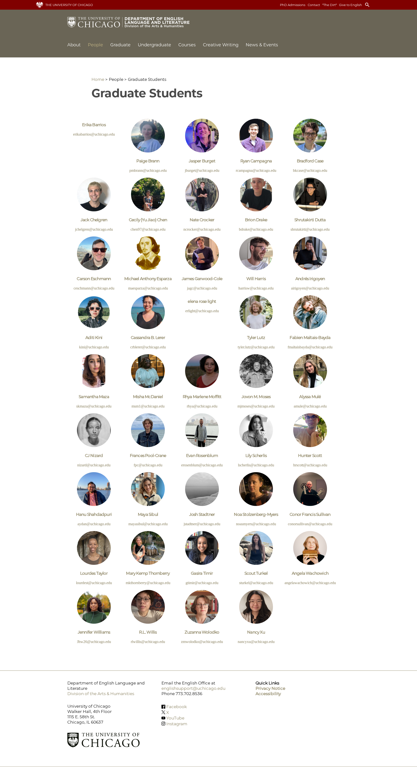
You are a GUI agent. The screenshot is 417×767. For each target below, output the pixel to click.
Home (97, 79)
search (367, 5)
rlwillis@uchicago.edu (148, 642)
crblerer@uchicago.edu (148, 347)
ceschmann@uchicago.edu (94, 288)
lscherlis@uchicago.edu (256, 465)
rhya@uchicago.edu (202, 406)
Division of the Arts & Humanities (100, 693)
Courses (187, 45)
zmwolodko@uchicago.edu (202, 642)
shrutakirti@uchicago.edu (310, 229)
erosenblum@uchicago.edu (202, 465)
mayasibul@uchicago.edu (148, 524)
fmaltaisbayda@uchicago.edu (310, 347)
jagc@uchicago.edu (202, 288)
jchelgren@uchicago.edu (94, 229)
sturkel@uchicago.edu (256, 583)
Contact (314, 5)
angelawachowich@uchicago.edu (310, 583)
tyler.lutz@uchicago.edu (256, 347)
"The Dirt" (329, 5)
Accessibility (268, 693)
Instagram (176, 723)
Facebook (176, 706)
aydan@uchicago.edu (94, 524)
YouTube (175, 718)
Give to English (350, 5)
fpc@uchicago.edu (148, 465)
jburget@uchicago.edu (202, 170)
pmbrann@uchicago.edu (148, 170)
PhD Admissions (292, 5)
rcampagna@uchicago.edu (256, 170)
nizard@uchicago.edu (94, 465)
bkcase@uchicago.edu (310, 170)
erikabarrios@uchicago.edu (94, 134)
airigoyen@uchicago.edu (310, 288)
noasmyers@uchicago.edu (256, 524)
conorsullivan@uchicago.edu (310, 524)
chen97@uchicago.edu (148, 229)
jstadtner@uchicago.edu (202, 524)
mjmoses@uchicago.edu (256, 406)
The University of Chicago (69, 5)
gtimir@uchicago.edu (202, 583)
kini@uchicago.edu (94, 347)
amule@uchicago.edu (310, 406)
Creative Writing (220, 45)
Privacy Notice (270, 688)
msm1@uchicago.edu (148, 406)
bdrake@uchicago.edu (256, 229)
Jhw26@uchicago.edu (94, 642)
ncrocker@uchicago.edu (202, 229)
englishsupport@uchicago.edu (193, 688)
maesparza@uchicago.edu (148, 288)
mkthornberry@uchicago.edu (148, 583)
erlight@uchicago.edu (202, 311)
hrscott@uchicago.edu (310, 465)
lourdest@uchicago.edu (94, 583)
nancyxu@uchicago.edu (256, 642)
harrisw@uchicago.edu (256, 288)
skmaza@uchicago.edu (93, 406)
